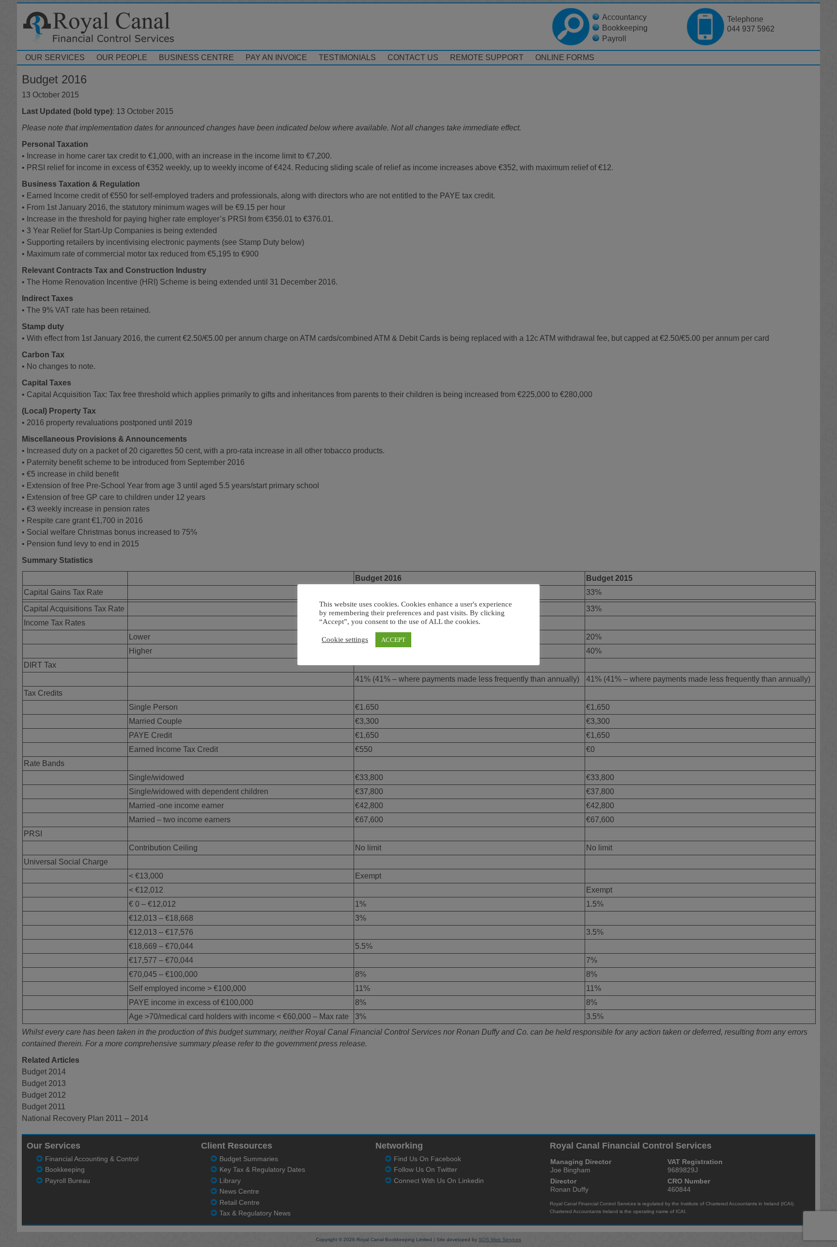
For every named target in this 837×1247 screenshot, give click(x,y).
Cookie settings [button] (345, 639)
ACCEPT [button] (393, 639)
